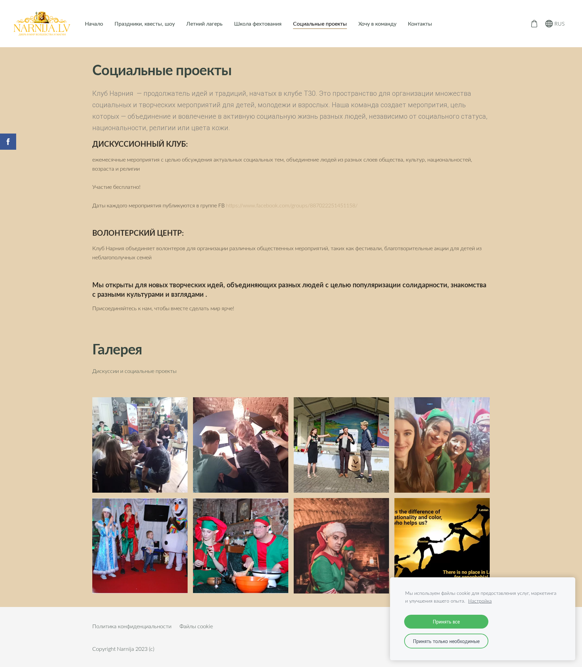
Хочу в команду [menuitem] (377, 23)
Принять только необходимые (446, 641)
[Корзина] (534, 23)
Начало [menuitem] (94, 23)
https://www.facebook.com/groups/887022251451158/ (292, 205)
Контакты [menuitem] (420, 23)
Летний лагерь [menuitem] (204, 23)
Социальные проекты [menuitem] (320, 23)
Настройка (480, 601)
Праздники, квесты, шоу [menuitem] (145, 23)
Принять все (446, 621)
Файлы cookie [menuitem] (196, 626)
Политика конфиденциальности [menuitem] (131, 626)
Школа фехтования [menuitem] (258, 23)
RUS (559, 23)
